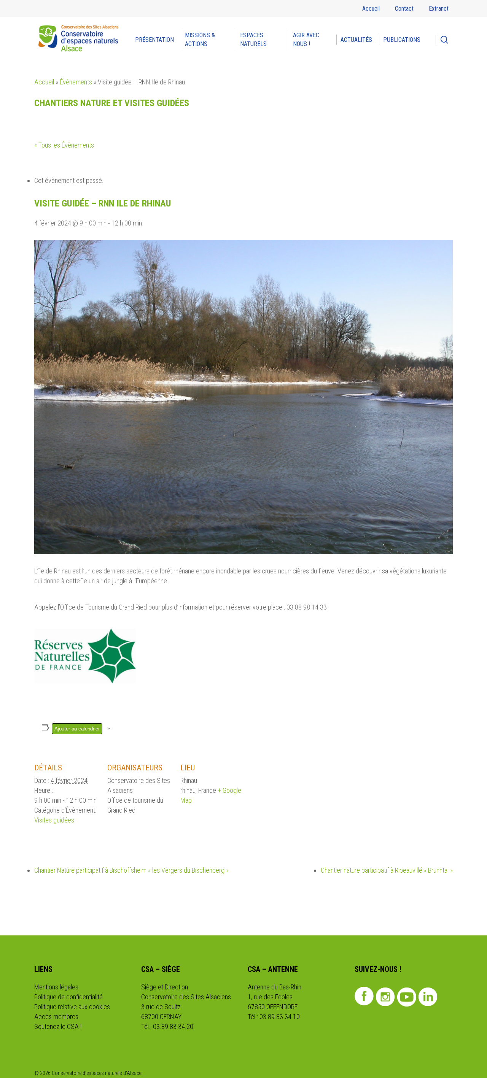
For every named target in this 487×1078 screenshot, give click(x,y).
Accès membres (56, 1017)
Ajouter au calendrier (77, 729)
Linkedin (428, 997)
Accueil (44, 82)
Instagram (385, 997)
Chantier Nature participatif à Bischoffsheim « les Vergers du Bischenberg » (131, 870)
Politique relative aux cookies (72, 1007)
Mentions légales (56, 987)
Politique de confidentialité (68, 997)
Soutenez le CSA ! (57, 1026)
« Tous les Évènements (64, 145)
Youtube (407, 997)
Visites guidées (54, 820)
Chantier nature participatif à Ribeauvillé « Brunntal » (387, 870)
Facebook (364, 996)
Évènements (76, 82)
